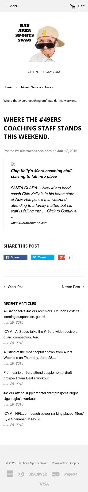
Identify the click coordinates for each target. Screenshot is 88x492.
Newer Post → (73, 286)
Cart (80, 5)
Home (7, 87)
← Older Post (14, 286)
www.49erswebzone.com (29, 222)
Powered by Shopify (65, 463)
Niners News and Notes (37, 87)
